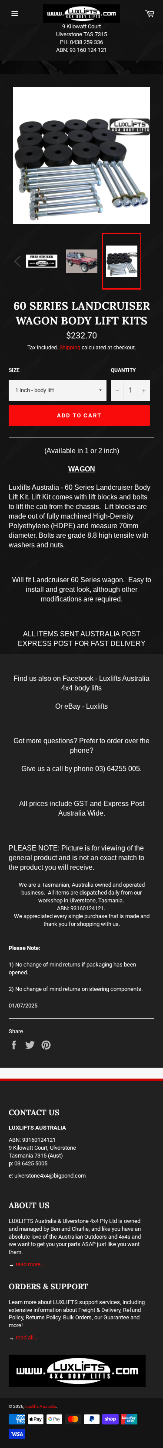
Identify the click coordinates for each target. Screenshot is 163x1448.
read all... (26, 1337)
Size (14, 370)
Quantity (123, 370)
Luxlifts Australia (40, 1406)
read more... (30, 1264)
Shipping (70, 348)
